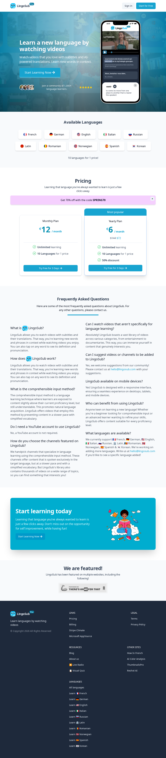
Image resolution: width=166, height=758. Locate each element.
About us (74, 658)
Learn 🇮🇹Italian (77, 710)
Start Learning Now (38, 72)
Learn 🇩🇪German (78, 699)
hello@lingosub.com (123, 369)
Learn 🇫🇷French (78, 693)
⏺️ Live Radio (76, 664)
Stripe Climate (77, 630)
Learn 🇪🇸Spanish (78, 740)
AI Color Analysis (136, 658)
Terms (134, 618)
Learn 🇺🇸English (78, 705)
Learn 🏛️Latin (77, 722)
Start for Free (146, 5)
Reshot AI (132, 670)
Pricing (73, 618)
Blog (71, 653)
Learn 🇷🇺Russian (78, 716)
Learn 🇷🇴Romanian (79, 728)
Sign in (128, 5)
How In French (135, 653)
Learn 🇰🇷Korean (78, 745)
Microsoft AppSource (80, 636)
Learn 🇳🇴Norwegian (80, 734)
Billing (72, 624)
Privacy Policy (138, 624)
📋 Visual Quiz (77, 670)
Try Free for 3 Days (49, 268)
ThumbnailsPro (135, 664)
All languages (76, 687)
